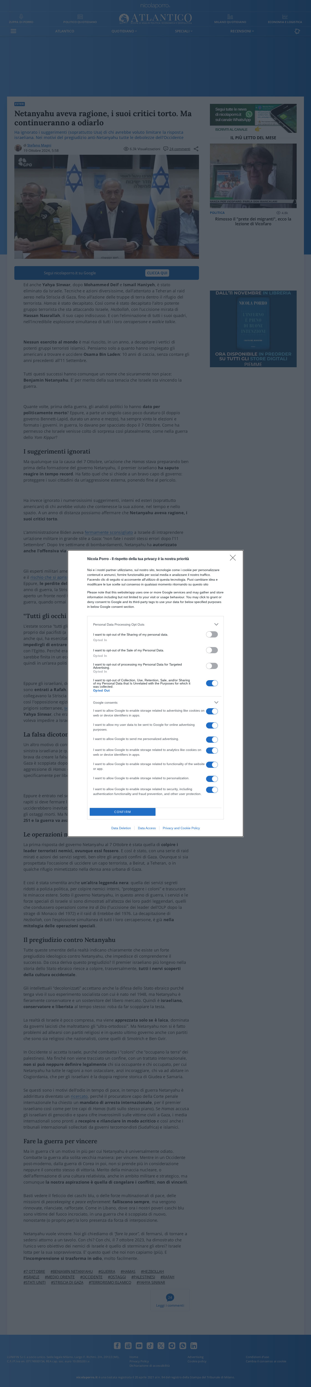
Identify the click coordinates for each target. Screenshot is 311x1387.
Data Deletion (121, 828)
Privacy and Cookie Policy (181, 828)
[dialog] (155, 693)
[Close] (234, 559)
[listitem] (155, 624)
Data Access (147, 828)
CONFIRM (122, 812)
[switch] (212, 634)
